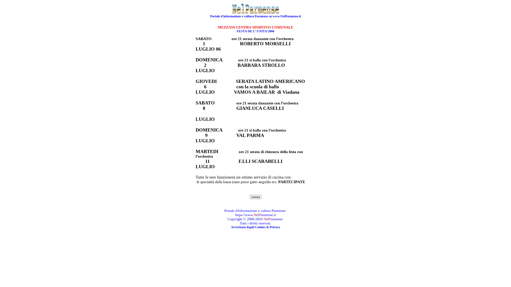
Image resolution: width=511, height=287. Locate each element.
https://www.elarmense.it (255, 215)
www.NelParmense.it (287, 16)
